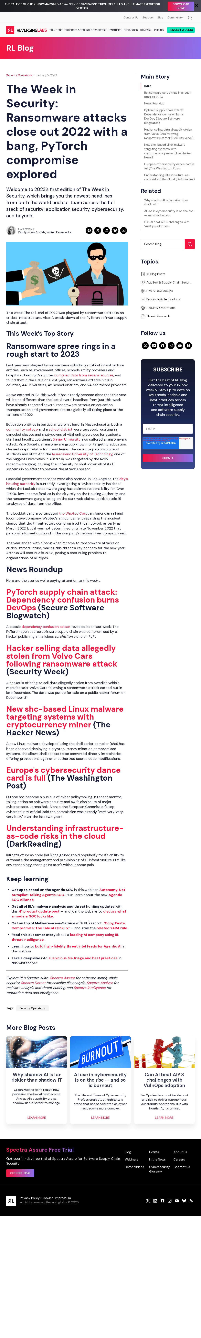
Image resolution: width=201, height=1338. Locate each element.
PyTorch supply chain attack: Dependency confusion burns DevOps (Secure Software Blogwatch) (164, 116)
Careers (179, 1159)
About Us (180, 1152)
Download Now (181, 6)
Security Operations (19, 75)
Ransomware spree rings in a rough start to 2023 (167, 95)
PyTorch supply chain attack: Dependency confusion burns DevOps (62, 600)
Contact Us (130, 17)
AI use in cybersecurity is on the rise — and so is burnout (169, 213)
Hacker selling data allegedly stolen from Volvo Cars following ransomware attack (61, 656)
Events (154, 1152)
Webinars (131, 1159)
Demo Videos (134, 1167)
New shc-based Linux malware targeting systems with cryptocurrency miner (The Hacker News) (167, 151)
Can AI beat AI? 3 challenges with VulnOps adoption (166, 224)
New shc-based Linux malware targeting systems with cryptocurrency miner (65, 717)
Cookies (47, 1198)
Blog (160, 17)
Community (175, 17)
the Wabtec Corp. (73, 513)
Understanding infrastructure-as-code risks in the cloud (65, 832)
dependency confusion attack (46, 626)
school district (60, 429)
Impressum (63, 1198)
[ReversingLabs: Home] (26, 30)
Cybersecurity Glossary (159, 1169)
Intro (147, 86)
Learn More (36, 1118)
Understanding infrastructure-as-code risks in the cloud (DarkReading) (169, 177)
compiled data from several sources (83, 375)
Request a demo (181, 30)
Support (148, 17)
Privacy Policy (30, 1198)
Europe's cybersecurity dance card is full (63, 774)
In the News (157, 1159)
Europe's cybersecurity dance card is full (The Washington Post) (169, 166)
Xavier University (66, 439)
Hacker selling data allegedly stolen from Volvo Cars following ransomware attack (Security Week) (169, 134)
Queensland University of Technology (82, 454)
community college (22, 429)
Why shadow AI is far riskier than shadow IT (166, 202)
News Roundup (154, 103)
